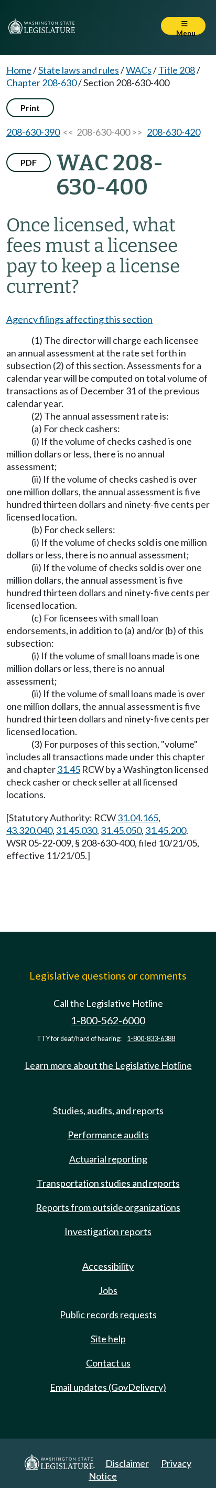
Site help (108, 1338)
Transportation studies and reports (108, 1183)
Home (18, 70)
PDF (28, 162)
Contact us (108, 1363)
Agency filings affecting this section (79, 319)
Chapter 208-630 (41, 82)
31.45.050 (121, 830)
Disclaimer (127, 1463)
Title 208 (176, 70)
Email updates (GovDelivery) (108, 1387)
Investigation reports (108, 1231)
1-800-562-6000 (108, 1020)
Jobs (108, 1290)
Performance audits (108, 1134)
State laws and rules (78, 70)
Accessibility (108, 1266)
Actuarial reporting (108, 1159)
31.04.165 (137, 817)
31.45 (68, 769)
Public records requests (108, 1314)
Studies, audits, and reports (108, 1110)
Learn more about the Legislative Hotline (108, 1065)
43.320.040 (29, 830)
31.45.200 (165, 830)
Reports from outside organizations (108, 1207)
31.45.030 (76, 830)
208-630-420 (173, 132)
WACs (139, 70)
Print (30, 108)
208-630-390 (33, 132)
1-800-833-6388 (151, 1039)
